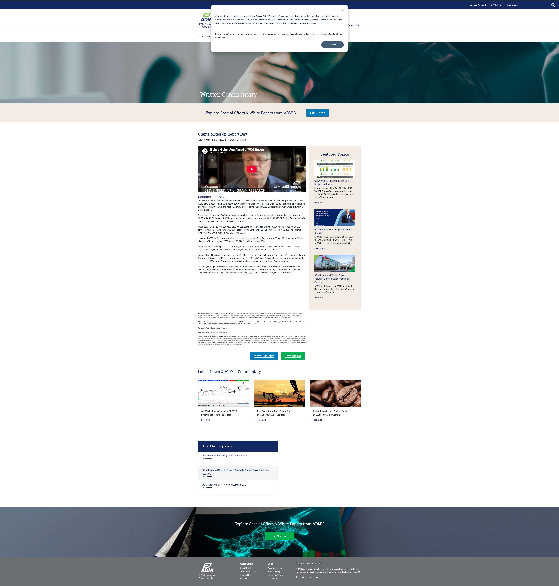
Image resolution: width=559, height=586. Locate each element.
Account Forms (275, 568)
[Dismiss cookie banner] (343, 10)
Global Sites (245, 568)
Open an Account (478, 5)
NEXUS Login (496, 5)
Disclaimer (272, 578)
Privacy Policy (274, 571)
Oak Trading (512, 5)
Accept (332, 44)
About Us (244, 578)
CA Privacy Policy (276, 575)
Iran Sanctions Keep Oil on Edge (274, 411)
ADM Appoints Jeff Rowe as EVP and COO (224, 484)
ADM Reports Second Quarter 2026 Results (224, 455)
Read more (319, 203)
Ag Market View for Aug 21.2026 (219, 411)
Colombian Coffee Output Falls (330, 411)
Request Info (246, 575)
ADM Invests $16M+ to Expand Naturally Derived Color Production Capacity (332, 279)
